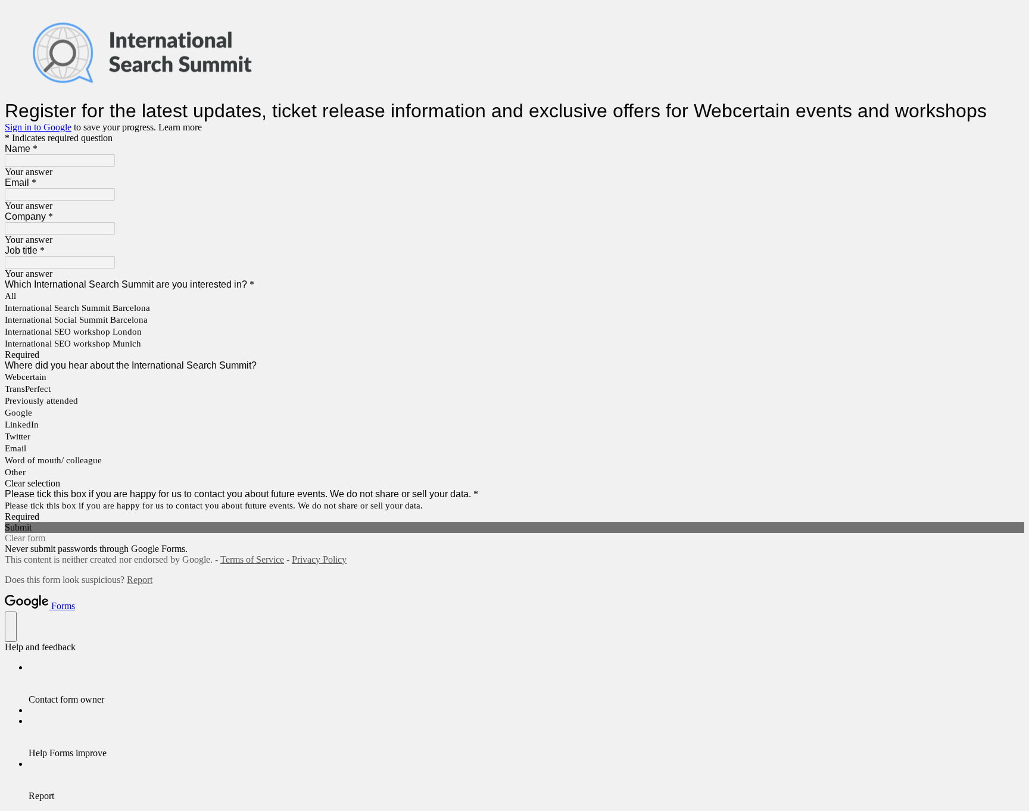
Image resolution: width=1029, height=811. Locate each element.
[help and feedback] (11, 627)
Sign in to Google (38, 127)
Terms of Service (252, 559)
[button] (514, 483)
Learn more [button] (180, 127)
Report (139, 580)
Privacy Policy (319, 559)
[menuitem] (526, 683)
